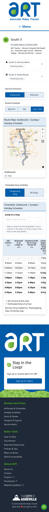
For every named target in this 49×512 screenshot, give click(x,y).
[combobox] (24, 219)
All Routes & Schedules (15, 408)
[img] (24, 148)
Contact (7, 473)
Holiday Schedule (12, 412)
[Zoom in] (43, 129)
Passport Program (13, 420)
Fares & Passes (11, 416)
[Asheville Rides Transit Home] (24, 11)
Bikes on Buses (11, 452)
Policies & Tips (11, 448)
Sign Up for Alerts (24, 381)
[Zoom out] (43, 133)
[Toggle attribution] (43, 167)
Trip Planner (10, 440)
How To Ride (10, 436)
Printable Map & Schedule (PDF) (24, 44)
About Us (8, 469)
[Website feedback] (44, 507)
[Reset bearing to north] (43, 136)
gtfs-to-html (32, 507)
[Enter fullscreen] (43, 141)
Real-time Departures (14, 444)
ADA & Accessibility (13, 456)
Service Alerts (10, 424)
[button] (8, 247)
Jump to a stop (12, 214)
